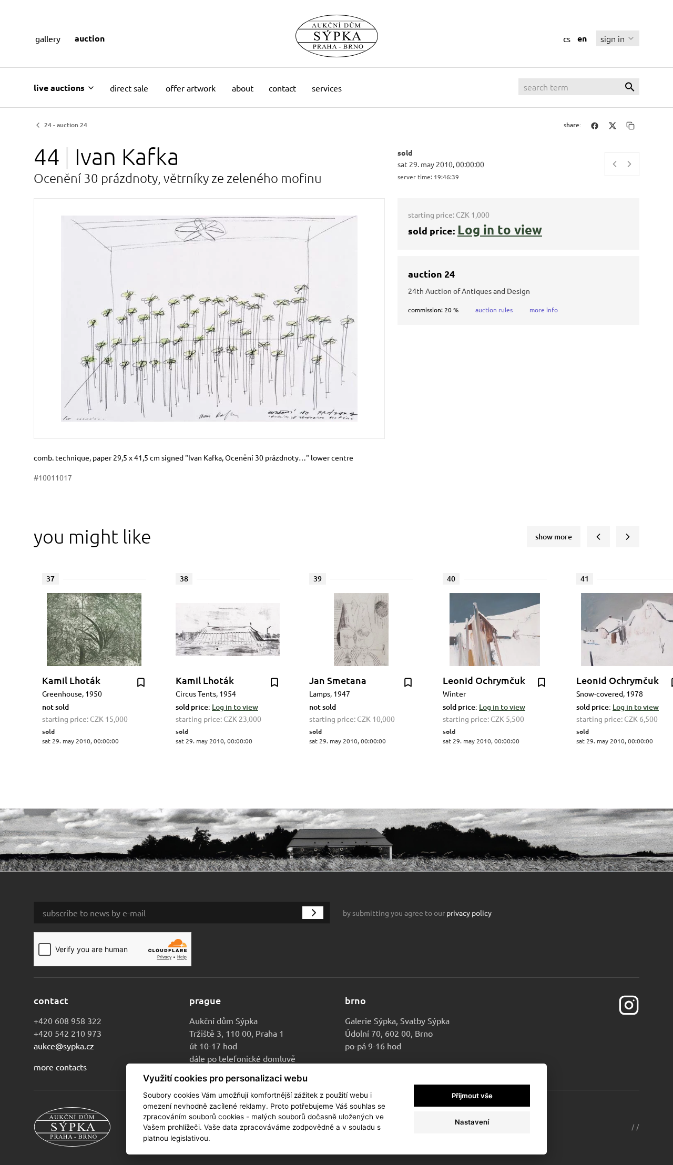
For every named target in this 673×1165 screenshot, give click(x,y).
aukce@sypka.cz (64, 1045)
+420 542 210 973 (67, 1033)
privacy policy (469, 912)
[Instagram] (629, 1003)
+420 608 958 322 (67, 1020)
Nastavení (472, 1122)
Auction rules (494, 309)
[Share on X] (612, 125)
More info (543, 309)
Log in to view (499, 229)
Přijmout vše (472, 1095)
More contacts (60, 1066)
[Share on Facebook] (594, 125)
